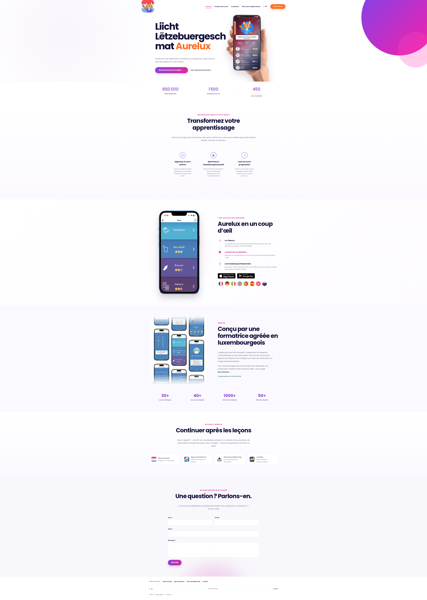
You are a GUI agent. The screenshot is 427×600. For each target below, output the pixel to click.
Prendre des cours (221, 6)
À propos (168, 594)
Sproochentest (225, 372)
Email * (217, 518)
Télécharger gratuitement (171, 70)
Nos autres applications (251, 6)
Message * (172, 540)
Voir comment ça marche (201, 70)
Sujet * (170, 529)
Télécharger (278, 6)
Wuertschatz (167, 581)
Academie (235, 6)
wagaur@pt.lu (159, 594)
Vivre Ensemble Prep (193, 581)
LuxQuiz (205, 581)
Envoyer (174, 562)
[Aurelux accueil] (148, 6)
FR (265, 6)
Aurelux (208, 6)
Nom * (170, 518)
